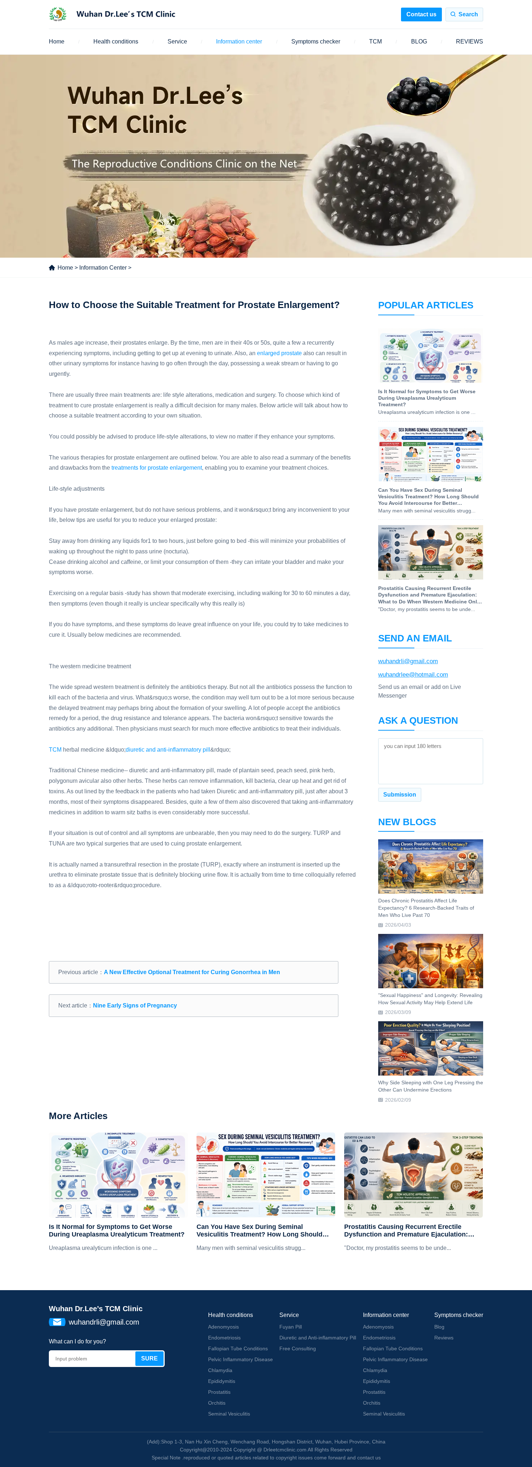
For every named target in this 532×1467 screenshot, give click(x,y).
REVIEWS (469, 41)
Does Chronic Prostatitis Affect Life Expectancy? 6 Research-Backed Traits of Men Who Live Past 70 (426, 908)
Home (56, 41)
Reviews (443, 1338)
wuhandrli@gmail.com (408, 661)
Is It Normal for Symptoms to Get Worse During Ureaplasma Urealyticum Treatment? (117, 1230)
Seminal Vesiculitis (229, 1414)
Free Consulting (297, 1348)
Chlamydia (220, 1370)
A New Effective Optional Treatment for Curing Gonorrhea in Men (192, 972)
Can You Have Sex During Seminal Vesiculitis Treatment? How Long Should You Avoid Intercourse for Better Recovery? (264, 1231)
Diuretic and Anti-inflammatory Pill (317, 1338)
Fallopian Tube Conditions (238, 1348)
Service (177, 41)
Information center (239, 41)
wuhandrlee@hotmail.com (413, 674)
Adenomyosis (223, 1327)
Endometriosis (224, 1338)
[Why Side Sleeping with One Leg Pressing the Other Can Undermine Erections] (430, 1048)
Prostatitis (219, 1392)
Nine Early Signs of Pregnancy (135, 1005)
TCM (375, 41)
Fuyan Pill (290, 1327)
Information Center (103, 268)
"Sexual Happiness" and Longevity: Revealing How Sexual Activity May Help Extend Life (430, 998)
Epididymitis (221, 1381)
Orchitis (216, 1403)
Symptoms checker (315, 41)
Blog (439, 1327)
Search (468, 14)
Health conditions (115, 41)
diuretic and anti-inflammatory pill (168, 750)
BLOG (419, 41)
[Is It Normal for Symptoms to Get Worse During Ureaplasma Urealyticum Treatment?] (118, 1175)
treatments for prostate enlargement (156, 468)
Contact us (421, 14)
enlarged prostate (279, 353)
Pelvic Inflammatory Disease (240, 1359)
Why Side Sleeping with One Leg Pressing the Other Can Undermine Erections (430, 1086)
